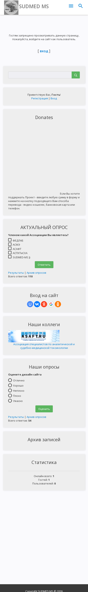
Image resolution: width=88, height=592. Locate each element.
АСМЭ (16, 244)
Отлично (19, 380)
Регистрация (39, 98)
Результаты (16, 272)
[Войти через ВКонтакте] (37, 304)
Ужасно (18, 401)
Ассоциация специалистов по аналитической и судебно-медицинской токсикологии (44, 346)
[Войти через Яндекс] (44, 304)
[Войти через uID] (30, 304)
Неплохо (18, 390)
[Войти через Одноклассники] (58, 304)
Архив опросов (36, 272)
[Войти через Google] (51, 304)
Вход (54, 98)
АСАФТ (17, 249)
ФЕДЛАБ (18, 240)
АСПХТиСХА (20, 253)
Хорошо (18, 385)
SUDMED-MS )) (21, 257)
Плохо (17, 395)
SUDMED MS (34, 6)
